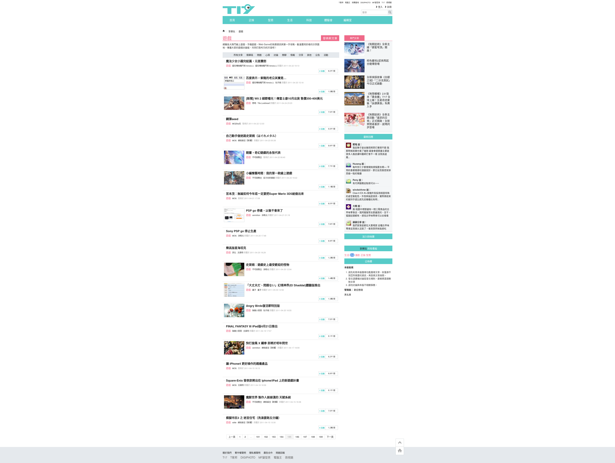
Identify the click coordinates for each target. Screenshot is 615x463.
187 (305, 436)
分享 (301, 54)
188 (313, 436)
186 (297, 436)
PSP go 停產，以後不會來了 (264, 210)
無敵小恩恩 (257, 310)
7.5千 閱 (331, 111)
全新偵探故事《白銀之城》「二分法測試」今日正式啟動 (378, 80)
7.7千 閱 (331, 166)
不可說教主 (257, 157)
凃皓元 (264, 215)
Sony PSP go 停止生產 (241, 231)
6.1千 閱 (331, 390)
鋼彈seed (232, 119)
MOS (234, 140)
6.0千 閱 (331, 203)
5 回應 (322, 258)
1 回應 (322, 145)
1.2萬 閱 (331, 257)
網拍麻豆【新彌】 (245, 140)
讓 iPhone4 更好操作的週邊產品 (247, 364)
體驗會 (328, 20)
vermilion (256, 215)
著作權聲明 (240, 452)
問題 (259, 54)
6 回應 (322, 336)
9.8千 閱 (331, 145)
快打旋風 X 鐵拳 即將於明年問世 (267, 343)
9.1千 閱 (331, 336)
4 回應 (322, 186)
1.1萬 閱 (331, 186)
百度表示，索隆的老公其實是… (266, 78)
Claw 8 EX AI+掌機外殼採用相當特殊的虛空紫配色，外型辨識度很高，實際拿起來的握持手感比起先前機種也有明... (368, 196)
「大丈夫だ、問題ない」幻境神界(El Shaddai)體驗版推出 (283, 285)
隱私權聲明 (254, 452)
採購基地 (355, 2)
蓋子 (254, 289)
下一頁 (330, 436)
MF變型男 (376, 2)
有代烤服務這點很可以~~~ (366, 183)
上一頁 (232, 436)
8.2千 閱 (331, 70)
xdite (234, 422)
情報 (292, 54)
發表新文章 (330, 38)
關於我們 (227, 452)
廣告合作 (268, 452)
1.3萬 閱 (331, 298)
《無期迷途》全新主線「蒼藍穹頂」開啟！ (378, 47)
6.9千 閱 (331, 240)
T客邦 (341, 2)
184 (281, 436)
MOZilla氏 (236, 123)
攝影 (357, 255)
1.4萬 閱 (331, 278)
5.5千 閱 (331, 128)
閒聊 (284, 54)
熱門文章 (354, 38)
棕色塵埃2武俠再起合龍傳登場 (378, 62)
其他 (309, 54)
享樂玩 (231, 31)
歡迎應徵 (358, 289)
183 (274, 436)
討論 (276, 54)
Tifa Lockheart (264, 103)
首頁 (232, 20)
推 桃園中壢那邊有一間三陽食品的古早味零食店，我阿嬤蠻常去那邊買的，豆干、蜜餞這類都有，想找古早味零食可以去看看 (368, 212)
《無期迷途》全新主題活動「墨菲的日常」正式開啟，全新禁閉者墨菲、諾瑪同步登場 (378, 121)
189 (321, 436)
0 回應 (322, 129)
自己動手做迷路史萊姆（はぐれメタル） (252, 136)
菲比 (234, 252)
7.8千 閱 (331, 224)
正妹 (251, 20)
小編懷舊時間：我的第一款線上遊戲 (269, 173)
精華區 (249, 54)
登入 (380, 6)
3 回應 (322, 319)
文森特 (240, 252)
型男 (270, 20)
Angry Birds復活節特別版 (263, 306)
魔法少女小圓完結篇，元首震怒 (246, 61)
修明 (254, 103)
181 (258, 436)
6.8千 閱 (331, 373)
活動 (326, 54)
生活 (290, 20)
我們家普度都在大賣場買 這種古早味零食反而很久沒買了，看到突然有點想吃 (367, 227)
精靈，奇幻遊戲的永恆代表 (263, 153)
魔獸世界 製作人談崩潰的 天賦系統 (268, 397)
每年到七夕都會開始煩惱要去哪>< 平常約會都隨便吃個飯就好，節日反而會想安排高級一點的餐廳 (368, 170)
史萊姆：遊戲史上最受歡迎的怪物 (267, 265)
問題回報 (280, 452)
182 (266, 436)
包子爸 (278, 82)
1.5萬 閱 (331, 91)
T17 (239, 9)
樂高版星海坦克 (236, 248)
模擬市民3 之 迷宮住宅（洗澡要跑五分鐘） (253, 418)
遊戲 (241, 31)
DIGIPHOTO (366, 2)
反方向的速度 (269, 177)
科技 (309, 20)
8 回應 (322, 91)
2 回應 (322, 71)
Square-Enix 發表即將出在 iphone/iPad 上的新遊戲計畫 (262, 380)
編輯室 (348, 20)
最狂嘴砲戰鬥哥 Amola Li (243, 65)
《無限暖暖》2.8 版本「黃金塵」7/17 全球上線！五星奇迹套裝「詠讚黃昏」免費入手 (378, 100)
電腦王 (347, 2)
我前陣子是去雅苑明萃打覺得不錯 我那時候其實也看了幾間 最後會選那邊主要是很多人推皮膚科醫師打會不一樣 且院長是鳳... (367, 152)
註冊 (389, 6)
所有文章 (238, 54)
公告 (317, 54)
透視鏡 (389, 2)
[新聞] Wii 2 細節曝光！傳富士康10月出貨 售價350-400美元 (284, 98)
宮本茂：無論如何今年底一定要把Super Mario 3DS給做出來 (265, 194)
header (400, 443)
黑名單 (347, 294)
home (400, 451)
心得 (267, 54)
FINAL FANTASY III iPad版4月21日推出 (252, 326)
